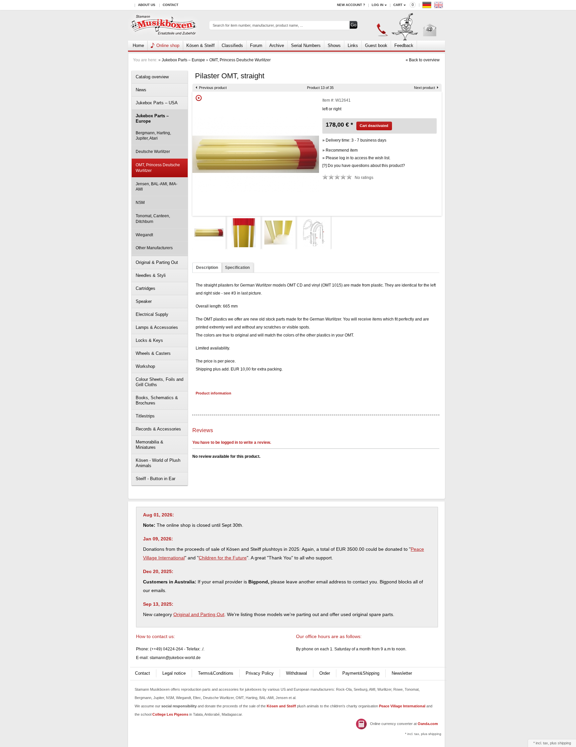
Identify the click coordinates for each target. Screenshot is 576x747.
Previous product (213, 88)
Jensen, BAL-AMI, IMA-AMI (156, 187)
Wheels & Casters (153, 353)
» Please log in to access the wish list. (356, 158)
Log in (377, 5)
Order (324, 673)
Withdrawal (296, 673)
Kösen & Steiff (200, 45)
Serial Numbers (306, 45)
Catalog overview (152, 76)
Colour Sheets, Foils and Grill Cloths (159, 382)
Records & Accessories (158, 428)
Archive (276, 45)
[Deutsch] (427, 6)
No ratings (364, 177)
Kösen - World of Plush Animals (158, 463)
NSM (140, 202)
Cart (397, 5)
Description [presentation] (207, 267)
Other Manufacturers (154, 248)
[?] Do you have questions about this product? (363, 165)
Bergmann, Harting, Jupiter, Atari (153, 136)
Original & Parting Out (157, 262)
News (141, 89)
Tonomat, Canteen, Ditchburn (153, 219)
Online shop (167, 45)
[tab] (207, 268)
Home (138, 45)
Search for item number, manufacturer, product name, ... (258, 25)
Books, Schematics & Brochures (157, 400)
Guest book (376, 45)
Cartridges (145, 288)
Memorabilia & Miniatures (149, 444)
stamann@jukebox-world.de (175, 657)
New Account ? (351, 5)
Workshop (145, 366)
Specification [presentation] (237, 267)
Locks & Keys (149, 340)
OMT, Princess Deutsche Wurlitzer (240, 60)
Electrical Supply (152, 314)
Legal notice (174, 673)
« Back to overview (423, 60)
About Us (146, 5)
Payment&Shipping (360, 673)
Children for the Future (223, 557)
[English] (439, 6)
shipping (564, 743)
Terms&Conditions (215, 673)
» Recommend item (340, 150)
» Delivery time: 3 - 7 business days (354, 140)
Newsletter (402, 673)
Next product (424, 88)
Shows (334, 45)
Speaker (144, 301)
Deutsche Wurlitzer (153, 151)
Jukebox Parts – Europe (183, 60)
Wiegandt (144, 235)
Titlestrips (145, 415)
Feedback (403, 45)
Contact (170, 5)
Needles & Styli (151, 275)
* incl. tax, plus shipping (423, 734)
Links (353, 45)
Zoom (199, 98)
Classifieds (232, 45)
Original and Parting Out (198, 614)
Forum (256, 45)
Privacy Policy (260, 673)
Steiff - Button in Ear (155, 478)
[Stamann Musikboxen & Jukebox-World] (164, 25)
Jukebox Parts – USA (157, 102)
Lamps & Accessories (157, 327)
